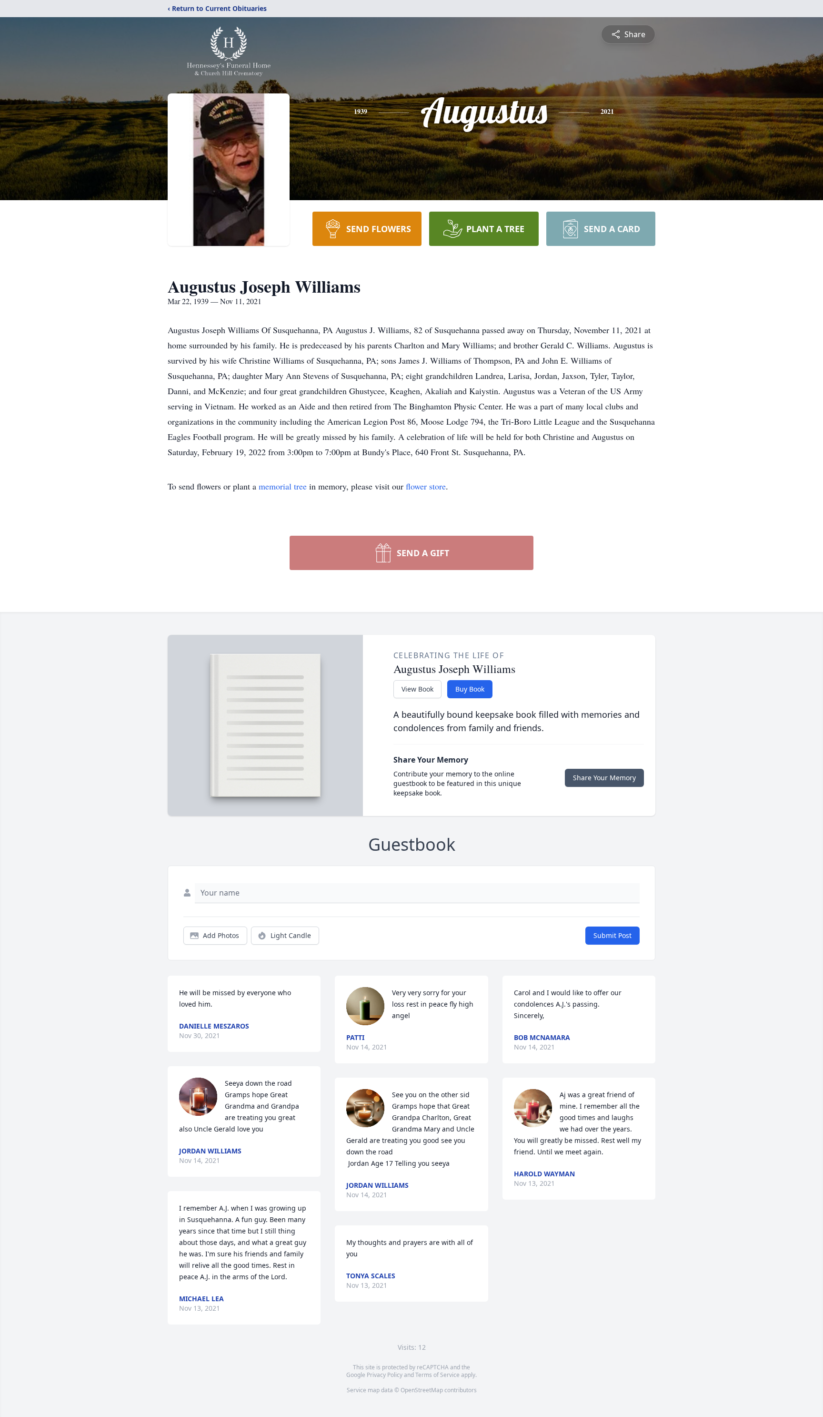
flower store (426, 486)
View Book (417, 688)
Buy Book (469, 688)
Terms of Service (437, 1375)
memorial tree (283, 486)
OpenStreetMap (422, 1390)
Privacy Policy (384, 1375)
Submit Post (612, 935)
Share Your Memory (604, 777)
